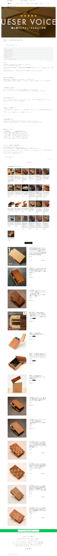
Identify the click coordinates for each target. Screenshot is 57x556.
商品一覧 (32, 538)
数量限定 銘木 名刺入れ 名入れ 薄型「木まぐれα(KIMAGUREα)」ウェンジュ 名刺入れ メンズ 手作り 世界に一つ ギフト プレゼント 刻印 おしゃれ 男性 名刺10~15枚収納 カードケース (25, 225)
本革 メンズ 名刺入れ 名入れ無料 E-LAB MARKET (11, 239)
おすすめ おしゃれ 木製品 (33, 541)
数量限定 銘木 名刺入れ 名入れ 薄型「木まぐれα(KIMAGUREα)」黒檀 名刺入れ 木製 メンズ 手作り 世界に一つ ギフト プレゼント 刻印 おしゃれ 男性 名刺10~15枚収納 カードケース (32, 194)
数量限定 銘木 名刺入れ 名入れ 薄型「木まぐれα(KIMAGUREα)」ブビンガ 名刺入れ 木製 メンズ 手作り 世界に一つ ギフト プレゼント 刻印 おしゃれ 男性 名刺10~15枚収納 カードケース (39, 225)
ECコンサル (14, 6)
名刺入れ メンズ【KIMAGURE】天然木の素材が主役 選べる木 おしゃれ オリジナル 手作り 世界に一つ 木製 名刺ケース (18, 178)
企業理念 (19, 538)
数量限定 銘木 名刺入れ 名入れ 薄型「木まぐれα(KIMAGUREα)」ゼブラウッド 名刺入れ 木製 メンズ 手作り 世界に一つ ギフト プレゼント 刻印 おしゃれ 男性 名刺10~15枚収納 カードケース (46, 225)
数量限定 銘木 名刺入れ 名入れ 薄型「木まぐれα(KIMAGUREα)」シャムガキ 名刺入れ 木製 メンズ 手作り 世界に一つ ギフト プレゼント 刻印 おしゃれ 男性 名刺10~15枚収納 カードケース (32, 225)
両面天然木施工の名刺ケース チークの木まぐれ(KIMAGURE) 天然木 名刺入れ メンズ (18, 224)
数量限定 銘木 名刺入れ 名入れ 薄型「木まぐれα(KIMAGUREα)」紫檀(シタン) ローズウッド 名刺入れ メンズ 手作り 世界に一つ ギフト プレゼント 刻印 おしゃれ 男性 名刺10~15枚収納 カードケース (39, 195)
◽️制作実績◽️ (28, 538)
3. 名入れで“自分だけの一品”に (8, 52)
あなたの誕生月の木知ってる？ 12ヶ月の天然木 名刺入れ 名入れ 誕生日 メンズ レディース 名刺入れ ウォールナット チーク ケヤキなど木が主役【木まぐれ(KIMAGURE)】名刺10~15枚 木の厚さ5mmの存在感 (11, 179)
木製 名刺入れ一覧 (40, 541)
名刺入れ (11, 6)
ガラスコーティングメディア (17, 541)
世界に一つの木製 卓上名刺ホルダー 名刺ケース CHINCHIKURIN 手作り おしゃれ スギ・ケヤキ (18, 209)
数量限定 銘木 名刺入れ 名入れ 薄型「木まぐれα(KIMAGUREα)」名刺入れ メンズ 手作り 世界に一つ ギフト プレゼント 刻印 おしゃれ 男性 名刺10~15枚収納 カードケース (39, 178)
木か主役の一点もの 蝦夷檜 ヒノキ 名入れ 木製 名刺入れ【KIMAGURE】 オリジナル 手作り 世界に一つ (25, 193)
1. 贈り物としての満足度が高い (8, 49)
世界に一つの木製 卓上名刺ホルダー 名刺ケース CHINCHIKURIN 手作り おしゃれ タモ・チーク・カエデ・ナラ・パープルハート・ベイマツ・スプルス (11, 210)
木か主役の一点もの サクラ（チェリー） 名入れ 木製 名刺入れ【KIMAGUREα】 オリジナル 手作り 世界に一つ (32, 177)
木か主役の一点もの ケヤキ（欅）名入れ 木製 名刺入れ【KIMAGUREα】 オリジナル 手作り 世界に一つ (18, 193)
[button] (23, 3)
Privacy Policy (39, 545)
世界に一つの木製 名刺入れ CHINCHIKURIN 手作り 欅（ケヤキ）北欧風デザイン (25, 209)
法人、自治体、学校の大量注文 (18, 544)
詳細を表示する (43, 260)
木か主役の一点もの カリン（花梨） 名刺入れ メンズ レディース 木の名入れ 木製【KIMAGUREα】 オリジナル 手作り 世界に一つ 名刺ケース (46, 210)
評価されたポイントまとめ (7, 57)
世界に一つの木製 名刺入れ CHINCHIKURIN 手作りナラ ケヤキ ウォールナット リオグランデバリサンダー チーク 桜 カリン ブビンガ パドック (46, 194)
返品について (35, 545)
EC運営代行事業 (23, 538)
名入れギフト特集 (15, 542)
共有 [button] (30, 260)
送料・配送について (26, 544)
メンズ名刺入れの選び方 (40, 542)
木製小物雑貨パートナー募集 (32, 542)
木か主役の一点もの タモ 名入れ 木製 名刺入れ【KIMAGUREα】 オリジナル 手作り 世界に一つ (32, 209)
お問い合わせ (40, 544)
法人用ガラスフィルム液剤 (25, 541)
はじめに (5, 48)
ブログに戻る (29, 162)
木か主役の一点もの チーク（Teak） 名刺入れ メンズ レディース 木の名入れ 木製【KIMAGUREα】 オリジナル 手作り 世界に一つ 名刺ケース (39, 210)
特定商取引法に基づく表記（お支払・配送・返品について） (24, 545)
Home (8, 6)
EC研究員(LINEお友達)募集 (28, 530)
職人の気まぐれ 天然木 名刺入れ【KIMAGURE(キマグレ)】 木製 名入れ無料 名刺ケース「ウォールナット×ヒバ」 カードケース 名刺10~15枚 (11, 194)
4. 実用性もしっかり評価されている (9, 54)
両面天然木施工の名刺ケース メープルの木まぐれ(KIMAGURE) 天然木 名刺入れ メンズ (11, 224)
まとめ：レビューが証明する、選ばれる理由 (10, 59)
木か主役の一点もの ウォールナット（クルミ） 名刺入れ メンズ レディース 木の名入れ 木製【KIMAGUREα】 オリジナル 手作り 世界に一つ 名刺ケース (25, 178)
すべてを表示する (28, 242)
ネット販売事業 (36, 538)
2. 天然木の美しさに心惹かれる (8, 51)
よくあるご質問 (35, 544)
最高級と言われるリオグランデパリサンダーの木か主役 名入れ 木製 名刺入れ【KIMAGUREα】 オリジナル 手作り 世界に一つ (46, 178)
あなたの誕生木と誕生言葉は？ (23, 542)
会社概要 (31, 544)
